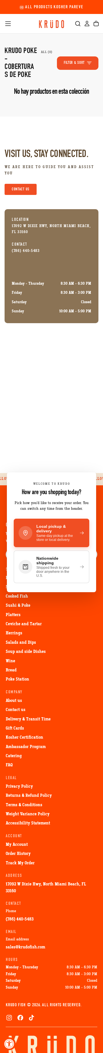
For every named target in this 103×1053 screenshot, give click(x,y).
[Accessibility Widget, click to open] (9, 1043)
